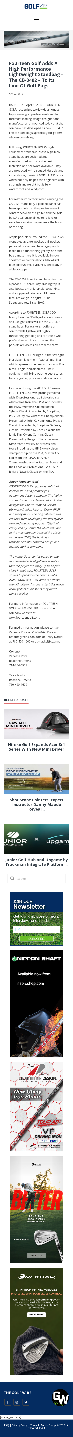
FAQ (6, 1425)
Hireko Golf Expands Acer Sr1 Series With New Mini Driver (36, 747)
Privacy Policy (19, 1425)
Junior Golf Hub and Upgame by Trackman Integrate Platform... (36, 862)
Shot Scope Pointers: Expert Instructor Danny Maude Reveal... (36, 804)
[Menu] (36, 20)
